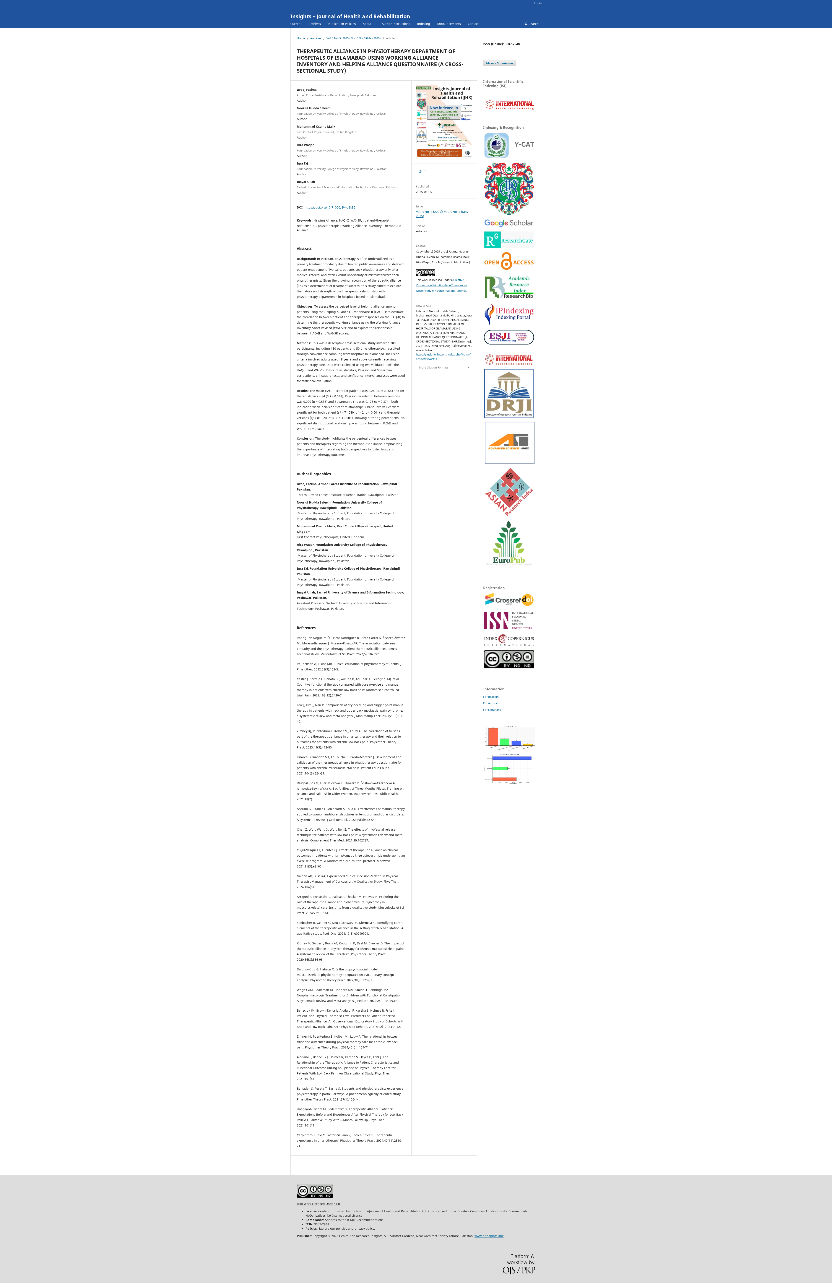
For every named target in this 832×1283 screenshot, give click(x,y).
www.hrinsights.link (489, 1236)
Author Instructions (396, 24)
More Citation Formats (433, 367)
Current (296, 24)
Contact (473, 24)
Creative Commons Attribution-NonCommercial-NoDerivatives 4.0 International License (441, 285)
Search (533, 24)
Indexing (423, 24)
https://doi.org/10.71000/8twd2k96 (329, 207)
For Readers (491, 697)
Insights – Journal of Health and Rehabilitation (350, 16)
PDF (425, 171)
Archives (315, 24)
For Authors (491, 703)
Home (301, 38)
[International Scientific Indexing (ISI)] (509, 109)
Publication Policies (342, 24)
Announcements (449, 24)
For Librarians (492, 710)
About (367, 24)
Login (538, 3)
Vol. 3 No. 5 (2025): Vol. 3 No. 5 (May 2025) (354, 38)
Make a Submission (499, 63)
